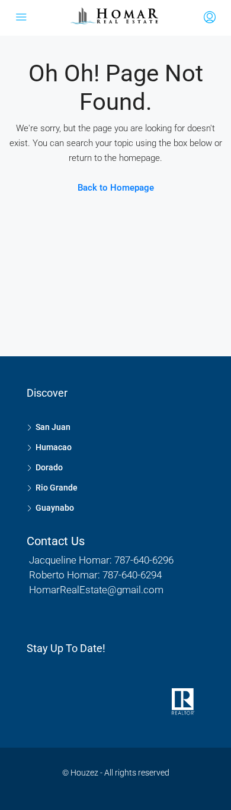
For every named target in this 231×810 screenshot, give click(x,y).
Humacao (54, 447)
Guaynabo (55, 507)
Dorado (49, 467)
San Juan (53, 427)
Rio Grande (57, 487)
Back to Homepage (116, 187)
